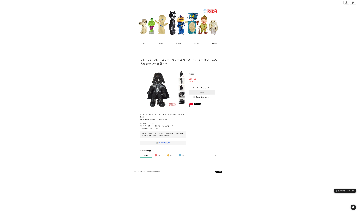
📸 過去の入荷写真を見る (163, 143)
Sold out (202, 92)
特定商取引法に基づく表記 (153, 171)
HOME (143, 43)
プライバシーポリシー (139, 171)
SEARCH (214, 43)
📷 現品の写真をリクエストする (345, 190)
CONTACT (197, 43)
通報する (191, 106)
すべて (146, 155)
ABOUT (161, 43)
